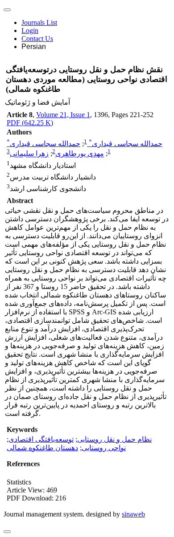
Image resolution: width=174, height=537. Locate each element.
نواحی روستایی (104, 448)
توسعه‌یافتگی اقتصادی (41, 439)
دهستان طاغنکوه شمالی (42, 448)
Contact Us (37, 38)
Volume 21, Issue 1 (63, 114)
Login (29, 30)
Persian (33, 46)
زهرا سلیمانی (29, 154)
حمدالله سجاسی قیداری (125, 143)
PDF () (30, 122)
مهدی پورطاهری (79, 154)
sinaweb (133, 514)
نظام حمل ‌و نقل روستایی (114, 439)
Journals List (39, 22)
